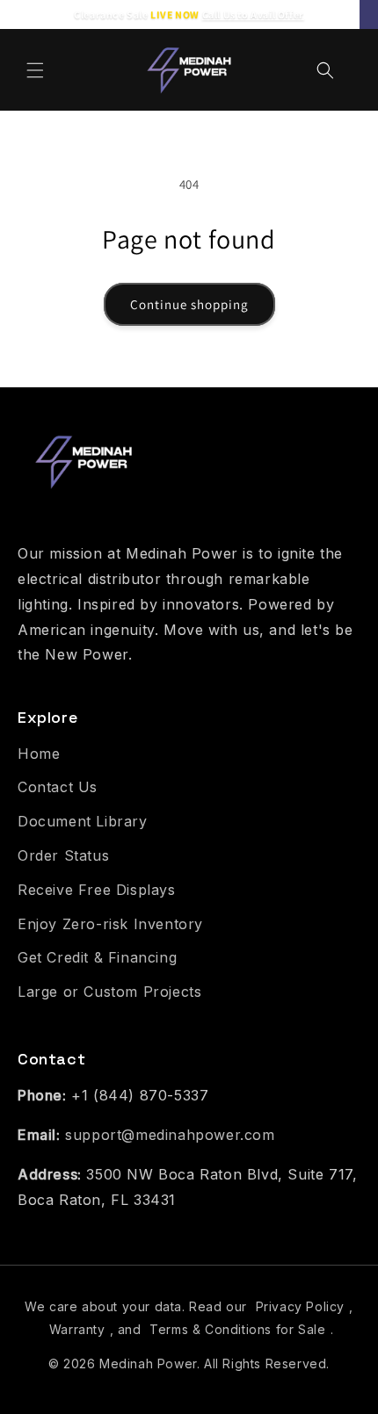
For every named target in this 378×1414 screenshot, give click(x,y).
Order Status (63, 855)
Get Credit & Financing (97, 957)
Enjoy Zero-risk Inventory (110, 924)
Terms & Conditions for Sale (237, 1329)
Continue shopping (189, 304)
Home (39, 753)
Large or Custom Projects (109, 991)
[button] (35, 70)
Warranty (77, 1329)
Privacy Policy (300, 1306)
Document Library (83, 821)
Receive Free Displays (97, 889)
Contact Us (58, 787)
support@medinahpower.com (169, 1134)
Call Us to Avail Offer (253, 14)
